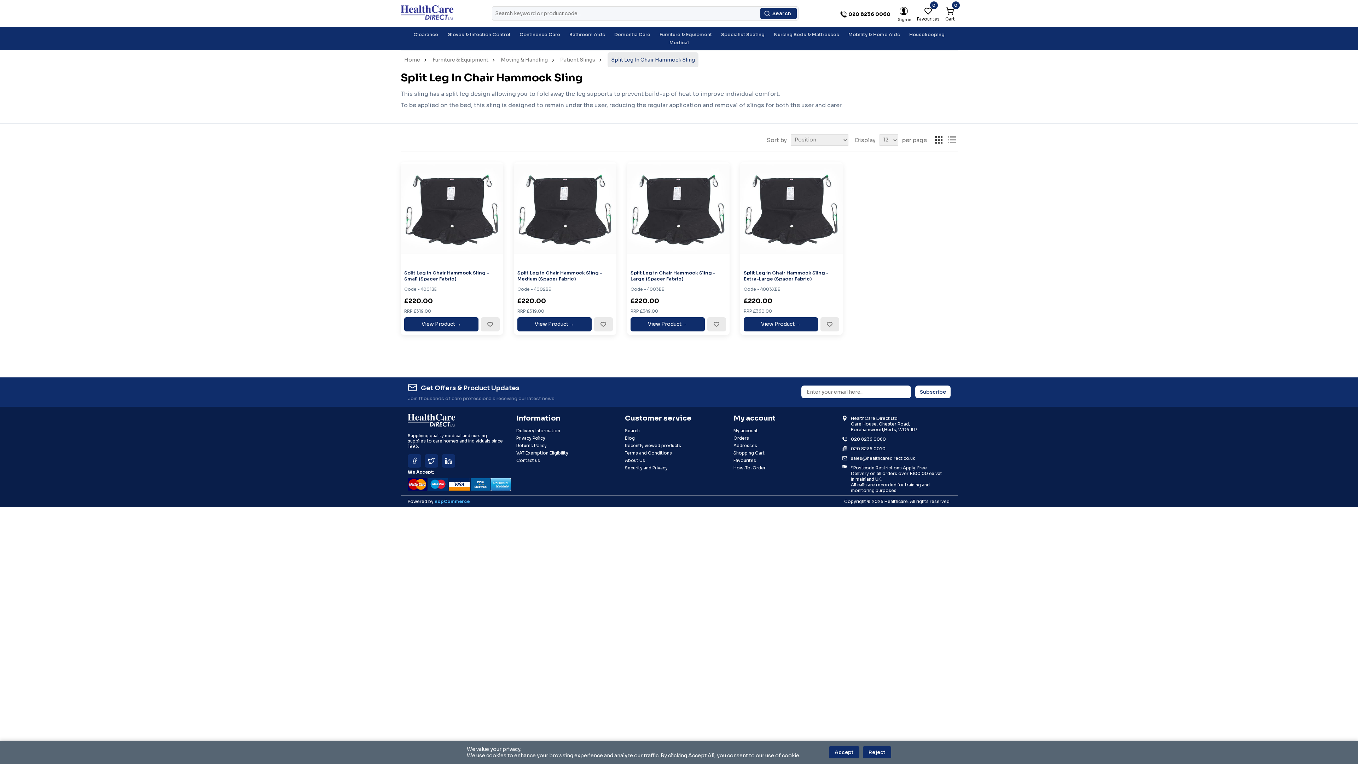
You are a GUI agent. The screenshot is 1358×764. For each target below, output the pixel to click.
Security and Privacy (646, 467)
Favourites (744, 460)
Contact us (528, 460)
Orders (741, 438)
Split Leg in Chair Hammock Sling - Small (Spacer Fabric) (446, 276)
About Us (635, 460)
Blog (630, 438)
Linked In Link (448, 461)
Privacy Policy (530, 438)
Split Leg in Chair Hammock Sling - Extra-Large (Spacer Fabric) (786, 276)
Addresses (745, 445)
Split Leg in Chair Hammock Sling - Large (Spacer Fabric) (673, 276)
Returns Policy (531, 445)
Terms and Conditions (648, 453)
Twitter (431, 461)
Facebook (414, 461)
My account (745, 430)
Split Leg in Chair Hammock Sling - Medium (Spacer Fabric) (559, 276)
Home (412, 60)
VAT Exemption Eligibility (542, 453)
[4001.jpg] (452, 213)
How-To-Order (749, 467)
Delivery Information (538, 430)
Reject (877, 752)
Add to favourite (490, 324)
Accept (844, 752)
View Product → (441, 324)
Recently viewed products (653, 445)
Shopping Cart (749, 453)
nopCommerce (452, 501)
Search (781, 13)
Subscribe (933, 392)
